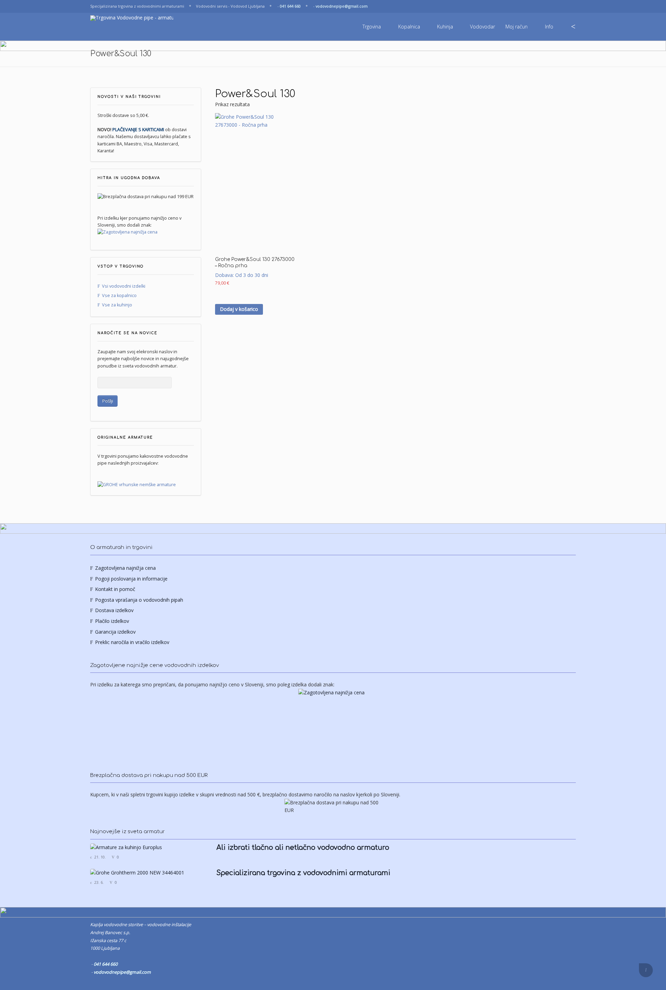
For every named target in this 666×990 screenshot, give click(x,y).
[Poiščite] (573, 27)
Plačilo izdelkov (112, 621)
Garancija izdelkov (115, 631)
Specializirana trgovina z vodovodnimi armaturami (303, 873)
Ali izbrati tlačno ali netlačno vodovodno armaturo (302, 848)
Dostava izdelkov (114, 610)
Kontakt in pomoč (115, 589)
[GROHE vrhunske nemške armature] (136, 484)
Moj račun (516, 26)
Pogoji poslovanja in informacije (131, 578)
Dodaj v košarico (239, 309)
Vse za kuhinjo (117, 305)
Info (549, 26)
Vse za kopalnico (119, 295)
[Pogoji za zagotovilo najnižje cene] (145, 232)
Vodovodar (482, 26)
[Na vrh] (646, 970)
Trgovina (371, 26)
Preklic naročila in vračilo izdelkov (132, 642)
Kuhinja (445, 26)
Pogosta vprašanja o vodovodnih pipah (139, 599)
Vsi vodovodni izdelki (123, 286)
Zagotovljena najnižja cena (125, 568)
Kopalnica (409, 26)
